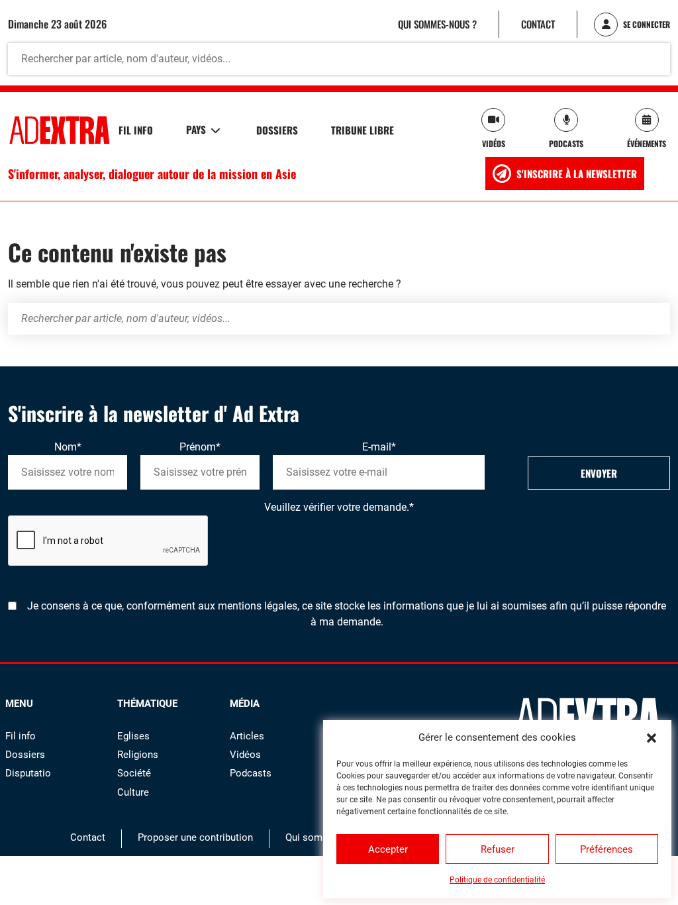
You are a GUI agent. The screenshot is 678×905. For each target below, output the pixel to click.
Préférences (606, 849)
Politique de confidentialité (497, 879)
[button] (651, 737)
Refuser (497, 849)
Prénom (199, 447)
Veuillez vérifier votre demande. (339, 507)
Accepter (388, 849)
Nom (67, 447)
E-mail (379, 447)
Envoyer (599, 473)
